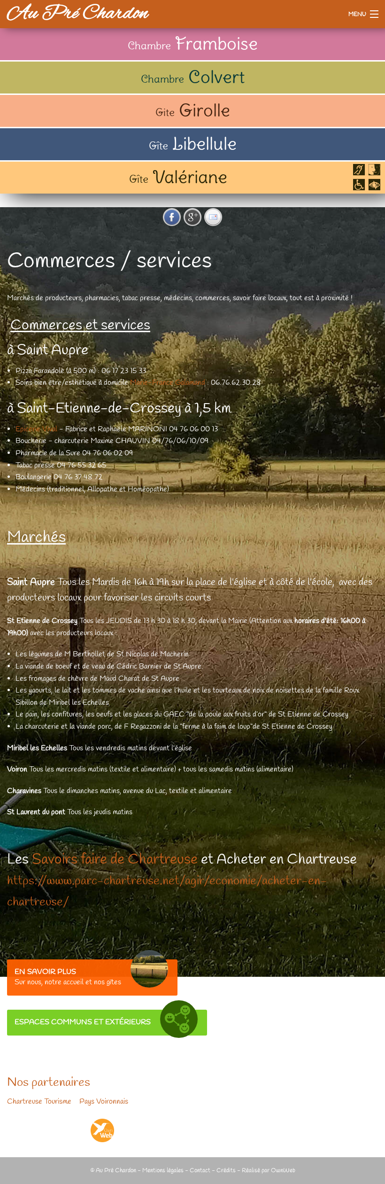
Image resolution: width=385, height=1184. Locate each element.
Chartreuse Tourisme (39, 1102)
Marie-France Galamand (168, 383)
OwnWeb (283, 1171)
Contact (200, 1171)
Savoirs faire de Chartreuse (115, 860)
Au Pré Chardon (77, 13)
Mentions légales (163, 1171)
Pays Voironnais (103, 1102)
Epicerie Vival (36, 429)
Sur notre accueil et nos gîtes (68, 977)
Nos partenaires (48, 1083)
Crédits (226, 1171)
